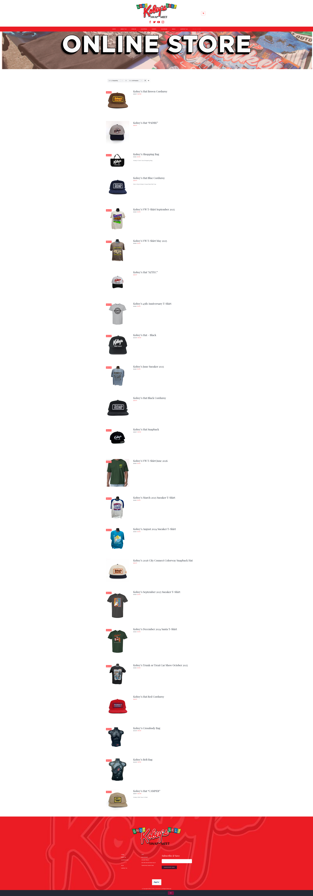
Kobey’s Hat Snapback (146, 429)
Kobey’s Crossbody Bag (146, 728)
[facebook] (150, 22)
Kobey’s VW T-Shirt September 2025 (154, 209)
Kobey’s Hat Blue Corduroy (149, 178)
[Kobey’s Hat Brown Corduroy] (117, 90)
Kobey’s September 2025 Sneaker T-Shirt (156, 592)
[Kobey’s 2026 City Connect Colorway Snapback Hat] (117, 559)
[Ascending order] (126, 80)
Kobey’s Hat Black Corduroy (149, 398)
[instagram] (163, 22)
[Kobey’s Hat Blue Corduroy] (117, 177)
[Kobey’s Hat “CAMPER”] (117, 790)
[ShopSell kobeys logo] (156, 4)
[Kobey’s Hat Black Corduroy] (117, 397)
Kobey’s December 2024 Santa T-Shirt (155, 629)
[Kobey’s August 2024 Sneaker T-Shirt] (117, 528)
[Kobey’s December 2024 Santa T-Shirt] (117, 628)
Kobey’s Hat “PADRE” (145, 122)
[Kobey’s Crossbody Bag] (117, 727)
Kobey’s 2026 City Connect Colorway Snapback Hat (163, 560)
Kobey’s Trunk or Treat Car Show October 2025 (160, 665)
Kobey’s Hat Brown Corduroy (150, 91)
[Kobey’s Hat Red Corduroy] (117, 696)
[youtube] (158, 22)
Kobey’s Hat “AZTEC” (145, 272)
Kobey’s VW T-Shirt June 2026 (150, 460)
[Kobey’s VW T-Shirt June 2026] (117, 460)
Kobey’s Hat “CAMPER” (146, 791)
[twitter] (154, 22)
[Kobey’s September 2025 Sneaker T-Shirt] (117, 591)
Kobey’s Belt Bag (142, 759)
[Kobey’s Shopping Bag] (117, 153)
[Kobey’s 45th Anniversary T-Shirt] (117, 303)
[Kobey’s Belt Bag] (117, 758)
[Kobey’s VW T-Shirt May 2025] (117, 240)
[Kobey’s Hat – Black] (117, 334)
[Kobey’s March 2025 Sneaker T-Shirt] (117, 497)
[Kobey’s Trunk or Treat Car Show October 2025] (117, 664)
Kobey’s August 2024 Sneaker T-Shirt (154, 529)
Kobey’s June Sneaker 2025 (148, 366)
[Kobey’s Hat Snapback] (117, 428)
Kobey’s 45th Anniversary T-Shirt (152, 303)
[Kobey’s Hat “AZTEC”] (117, 271)
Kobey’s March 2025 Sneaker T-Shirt (154, 497)
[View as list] (148, 80)
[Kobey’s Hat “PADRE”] (117, 122)
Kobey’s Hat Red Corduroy (148, 696)
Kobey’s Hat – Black (144, 335)
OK (171, 893)
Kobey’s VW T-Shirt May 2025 (150, 240)
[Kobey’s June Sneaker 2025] (117, 365)
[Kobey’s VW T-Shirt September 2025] (117, 208)
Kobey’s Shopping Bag (146, 154)
